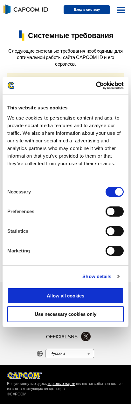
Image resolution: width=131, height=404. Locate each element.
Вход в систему (87, 9)
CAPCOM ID (25, 9)
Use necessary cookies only (65, 314)
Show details (96, 276)
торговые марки (61, 383)
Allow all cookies (65, 295)
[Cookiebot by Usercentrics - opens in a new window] (96, 85)
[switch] (115, 211)
